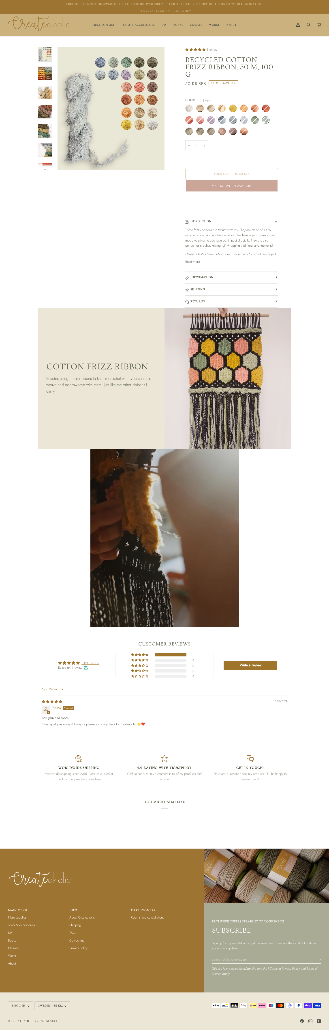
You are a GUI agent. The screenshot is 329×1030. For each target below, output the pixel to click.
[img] (52, 701)
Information (202, 277)
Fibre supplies (17, 917)
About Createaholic (82, 917)
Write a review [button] (250, 665)
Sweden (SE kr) (153, 10)
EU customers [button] (143, 910)
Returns (197, 301)
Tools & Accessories (21, 925)
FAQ (72, 932)
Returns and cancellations (147, 917)
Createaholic (23, 1021)
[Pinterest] (302, 1021)
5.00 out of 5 (90, 663)
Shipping (197, 289)
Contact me (76, 940)
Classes (13, 948)
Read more (192, 261)
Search (52, 1021)
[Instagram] (310, 1021)
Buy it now (231, 204)
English (181, 10)
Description (201, 221)
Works (12, 955)
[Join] (315, 959)
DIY (10, 932)
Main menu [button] (17, 910)
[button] (103, 25)
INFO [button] (73, 910)
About (12, 963)
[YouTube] (319, 1021)
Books (12, 940)
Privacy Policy (291, 968)
